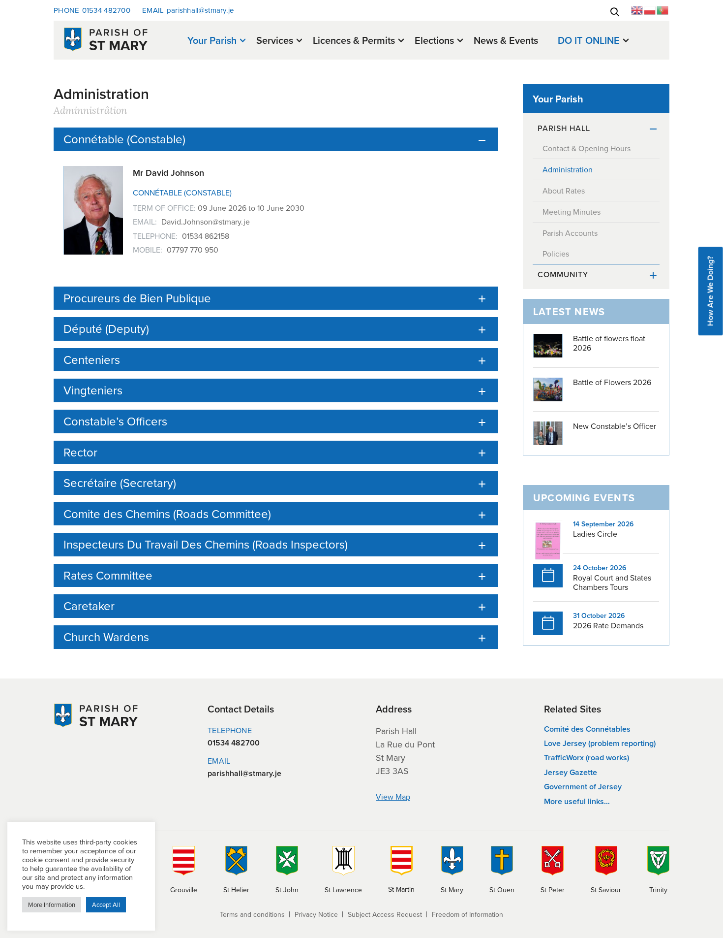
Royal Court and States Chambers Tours (612, 582)
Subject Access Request (385, 914)
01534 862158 (205, 235)
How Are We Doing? (710, 291)
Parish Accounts (570, 232)
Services (274, 40)
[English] (637, 9)
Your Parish (212, 40)
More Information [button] (51, 904)
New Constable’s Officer (614, 425)
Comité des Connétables (587, 729)
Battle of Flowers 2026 (612, 382)
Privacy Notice (316, 914)
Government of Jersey (583, 786)
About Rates (563, 190)
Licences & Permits (354, 40)
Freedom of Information (467, 914)
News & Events (506, 40)
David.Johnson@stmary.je (205, 221)
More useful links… (577, 801)
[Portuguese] (663, 9)
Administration (567, 169)
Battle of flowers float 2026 (609, 343)
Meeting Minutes (571, 211)
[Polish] (650, 9)
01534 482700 (92, 10)
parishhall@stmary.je (188, 10)
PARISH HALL (564, 128)
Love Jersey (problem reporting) (600, 743)
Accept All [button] (106, 904)
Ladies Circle (595, 533)
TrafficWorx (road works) (586, 757)
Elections (434, 40)
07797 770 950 (192, 249)
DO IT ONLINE (589, 40)
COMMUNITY (563, 274)
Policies (555, 253)
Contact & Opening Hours (586, 148)
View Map (393, 796)
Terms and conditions (252, 914)
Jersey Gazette (570, 772)
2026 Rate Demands (608, 625)
